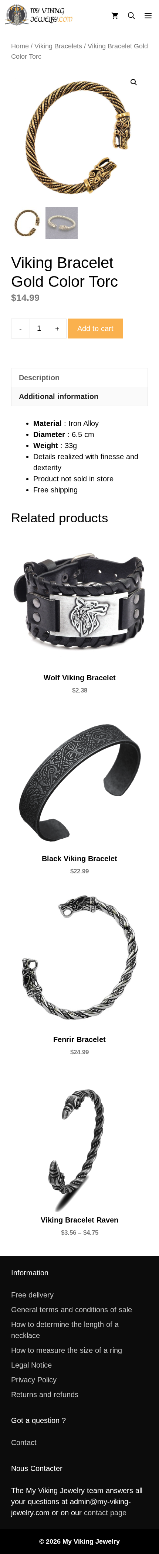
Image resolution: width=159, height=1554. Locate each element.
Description (39, 378)
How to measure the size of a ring (66, 1350)
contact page (105, 1513)
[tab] (79, 377)
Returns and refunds (44, 1394)
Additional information (58, 396)
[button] (131, 14)
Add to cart (95, 328)
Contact (24, 1442)
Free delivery (32, 1295)
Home (20, 46)
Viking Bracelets (58, 46)
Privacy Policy (34, 1380)
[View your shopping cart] (114, 14)
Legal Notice (31, 1365)
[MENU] (149, 14)
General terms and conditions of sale (71, 1310)
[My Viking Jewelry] (39, 15)
